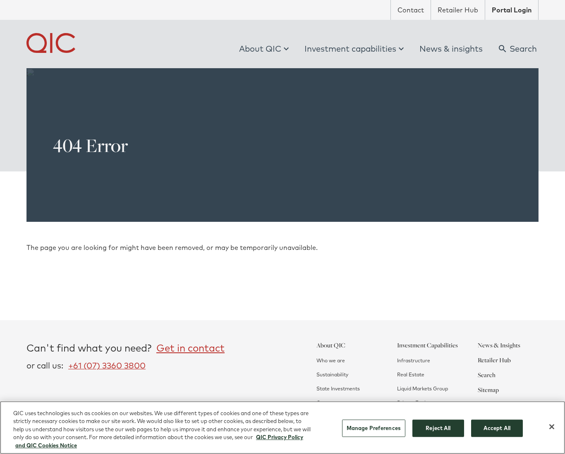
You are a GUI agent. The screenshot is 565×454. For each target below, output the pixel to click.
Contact (410, 10)
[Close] (552, 427)
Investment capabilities (350, 48)
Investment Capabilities (427, 345)
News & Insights (499, 345)
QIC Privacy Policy (279, 437)
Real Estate (410, 374)
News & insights (451, 48)
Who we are (330, 360)
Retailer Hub (458, 10)
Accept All (497, 428)
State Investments (338, 388)
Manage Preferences (374, 428)
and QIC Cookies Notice (46, 445)
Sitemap (488, 389)
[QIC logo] (50, 43)
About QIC (260, 48)
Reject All (438, 428)
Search (487, 375)
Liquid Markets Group (422, 388)
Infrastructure (413, 360)
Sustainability (332, 374)
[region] (282, 427)
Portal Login (511, 10)
